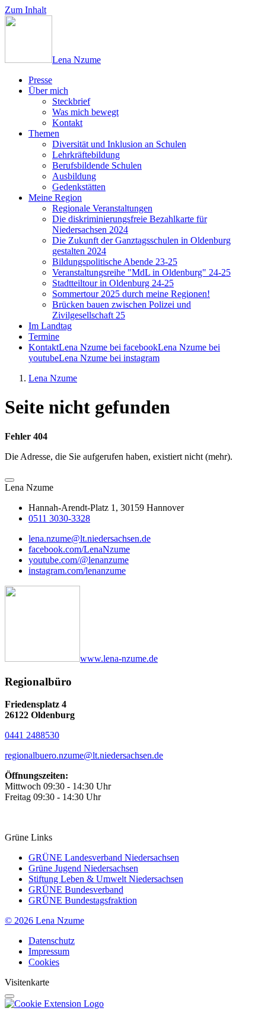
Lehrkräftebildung (86, 155)
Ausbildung (74, 176)
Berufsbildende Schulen (97, 165)
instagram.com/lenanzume (77, 571)
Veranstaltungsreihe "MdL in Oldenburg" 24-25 (141, 272)
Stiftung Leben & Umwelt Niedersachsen (105, 879)
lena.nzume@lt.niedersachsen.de (89, 538)
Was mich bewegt (85, 112)
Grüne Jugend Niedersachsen (83, 868)
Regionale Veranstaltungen (102, 208)
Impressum (48, 951)
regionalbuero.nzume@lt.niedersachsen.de (84, 755)
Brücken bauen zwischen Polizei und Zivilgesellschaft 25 (121, 309)
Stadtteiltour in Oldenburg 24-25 (113, 283)
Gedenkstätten (79, 187)
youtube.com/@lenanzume (78, 560)
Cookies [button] (43, 962)
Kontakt (67, 123)
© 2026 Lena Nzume (44, 920)
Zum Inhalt (25, 10)
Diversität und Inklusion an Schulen (119, 144)
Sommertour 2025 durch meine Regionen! (131, 294)
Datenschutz (51, 941)
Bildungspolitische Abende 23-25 (114, 262)
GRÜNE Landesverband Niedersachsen (103, 857)
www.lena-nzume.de (119, 658)
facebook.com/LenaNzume (79, 549)
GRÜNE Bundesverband (75, 890)
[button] (9, 480)
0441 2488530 (32, 735)
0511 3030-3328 (59, 518)
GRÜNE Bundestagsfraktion (82, 900)
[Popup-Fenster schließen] (9, 996)
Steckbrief (71, 101)
